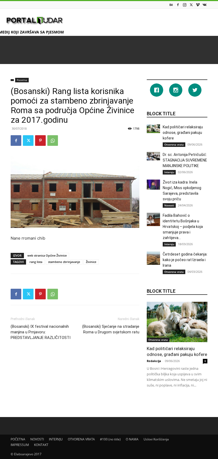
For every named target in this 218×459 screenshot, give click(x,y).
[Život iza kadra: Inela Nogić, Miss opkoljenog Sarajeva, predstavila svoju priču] (153, 185)
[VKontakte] (204, 4)
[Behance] (171, 4)
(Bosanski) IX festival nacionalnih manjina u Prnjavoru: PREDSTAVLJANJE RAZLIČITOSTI (40, 332)
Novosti (169, 205)
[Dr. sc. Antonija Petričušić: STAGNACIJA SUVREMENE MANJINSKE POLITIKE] (153, 156)
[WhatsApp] (52, 140)
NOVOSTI (37, 439)
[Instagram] (184, 4)
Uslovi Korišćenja (156, 439)
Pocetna (22, 80)
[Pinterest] (40, 140)
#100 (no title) (110, 439)
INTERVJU (56, 439)
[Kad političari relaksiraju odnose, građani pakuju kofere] (153, 128)
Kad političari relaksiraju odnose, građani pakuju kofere (183, 132)
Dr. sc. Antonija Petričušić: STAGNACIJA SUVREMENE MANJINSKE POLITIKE (185, 160)
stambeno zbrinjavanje (64, 262)
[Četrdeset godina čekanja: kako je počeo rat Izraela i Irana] (153, 258)
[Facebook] (178, 4)
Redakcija (154, 361)
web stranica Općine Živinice (47, 255)
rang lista (36, 262)
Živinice (91, 262)
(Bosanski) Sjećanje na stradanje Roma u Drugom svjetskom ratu (110, 329)
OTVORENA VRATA (81, 439)
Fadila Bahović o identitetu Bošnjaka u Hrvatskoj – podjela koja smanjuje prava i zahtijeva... (183, 226)
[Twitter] (191, 4)
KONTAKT (41, 445)
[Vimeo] (198, 4)
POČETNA (18, 439)
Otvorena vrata (174, 144)
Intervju (169, 172)
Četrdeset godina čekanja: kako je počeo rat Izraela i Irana (185, 259)
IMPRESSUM (20, 445)
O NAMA (132, 439)
